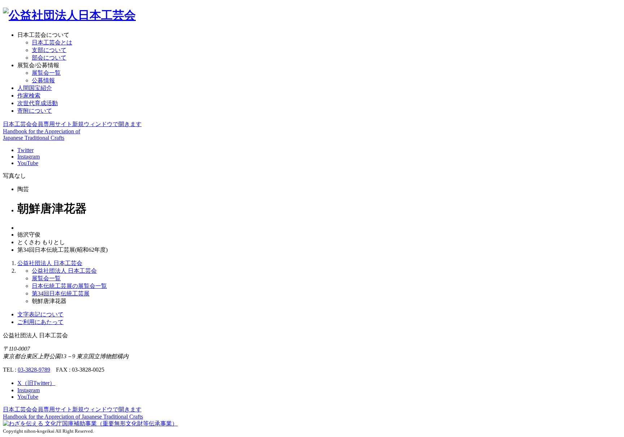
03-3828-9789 (34, 370)
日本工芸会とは (52, 42)
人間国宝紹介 (34, 88)
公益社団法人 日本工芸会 (49, 263)
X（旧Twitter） (36, 383)
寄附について (34, 111)
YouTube (27, 163)
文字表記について (40, 314)
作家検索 (28, 95)
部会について (49, 58)
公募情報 (43, 80)
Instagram (28, 156)
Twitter (25, 150)
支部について (49, 50)
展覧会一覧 (46, 73)
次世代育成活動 (37, 103)
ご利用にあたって (40, 322)
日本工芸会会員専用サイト (72, 124)
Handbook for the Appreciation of (73, 417)
